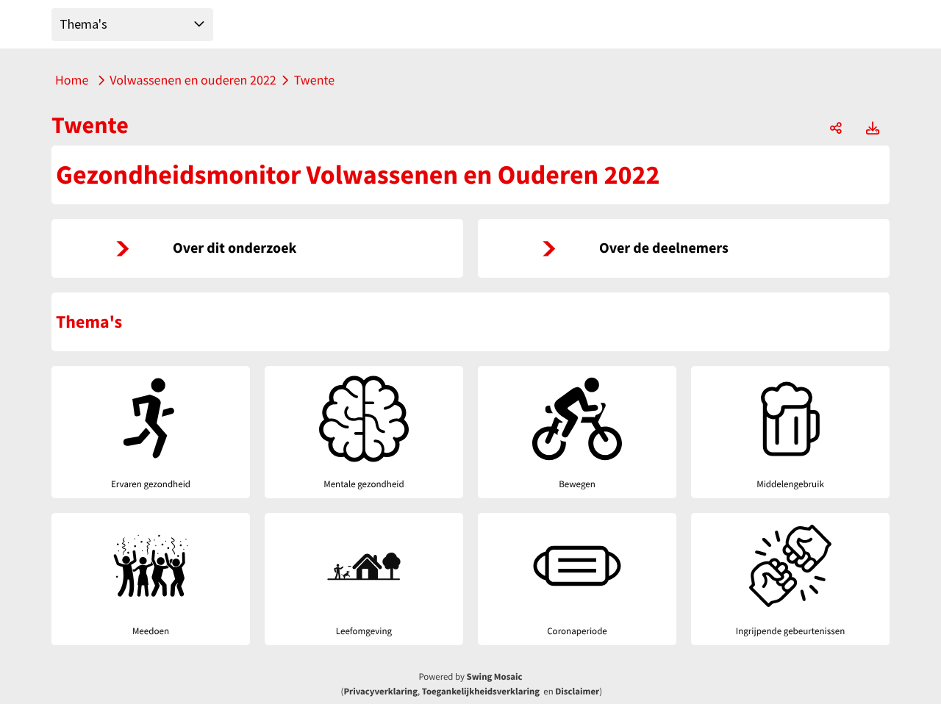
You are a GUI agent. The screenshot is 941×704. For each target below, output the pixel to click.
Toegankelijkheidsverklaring (481, 691)
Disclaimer (577, 691)
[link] (257, 248)
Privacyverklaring (380, 691)
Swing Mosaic (495, 677)
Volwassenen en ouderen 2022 (193, 79)
